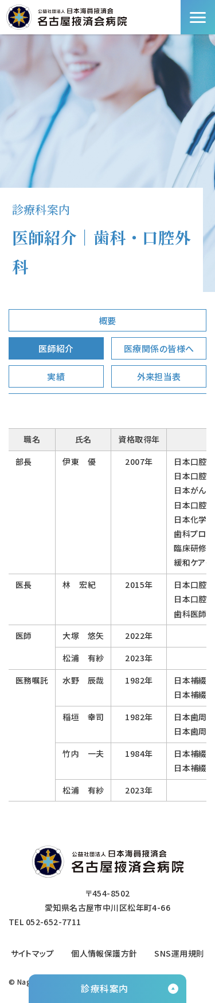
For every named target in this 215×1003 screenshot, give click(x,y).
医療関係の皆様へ (159, 348)
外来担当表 (159, 376)
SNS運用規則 (179, 953)
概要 (107, 320)
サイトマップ (32, 953)
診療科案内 (104, 988)
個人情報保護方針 (104, 953)
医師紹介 (56, 348)
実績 (56, 376)
